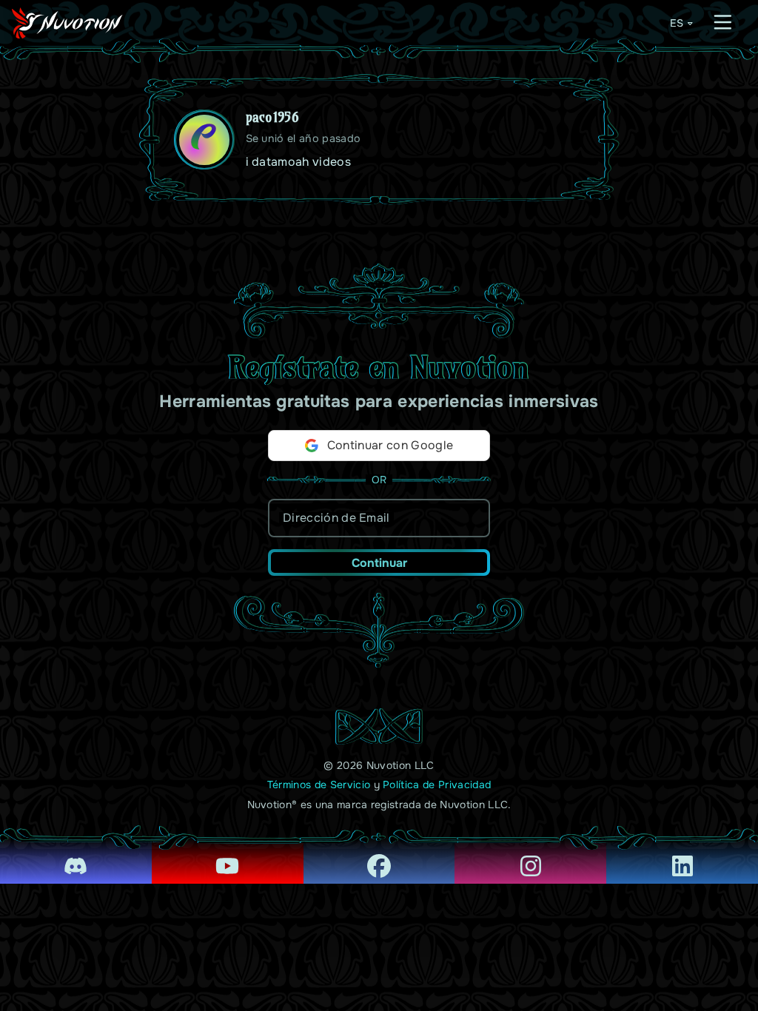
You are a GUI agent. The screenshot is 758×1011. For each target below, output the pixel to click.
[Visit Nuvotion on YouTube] (227, 855)
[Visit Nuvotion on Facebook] (379, 855)
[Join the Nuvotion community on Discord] (76, 855)
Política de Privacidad (437, 784)
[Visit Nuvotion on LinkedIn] (682, 855)
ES (676, 23)
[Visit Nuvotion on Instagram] (530, 855)
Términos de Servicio (318, 784)
